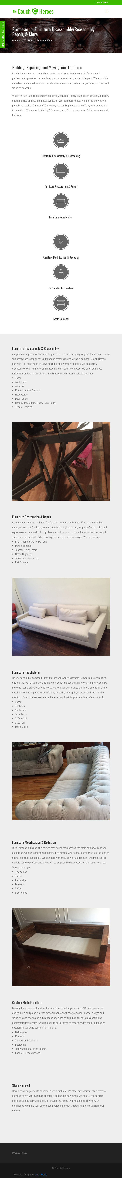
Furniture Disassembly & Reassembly (61, 156)
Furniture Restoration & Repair (61, 186)
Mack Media (40, 1174)
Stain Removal (61, 319)
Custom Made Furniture (61, 288)
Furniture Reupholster (61, 217)
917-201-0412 (102, 2)
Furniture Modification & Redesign (61, 257)
